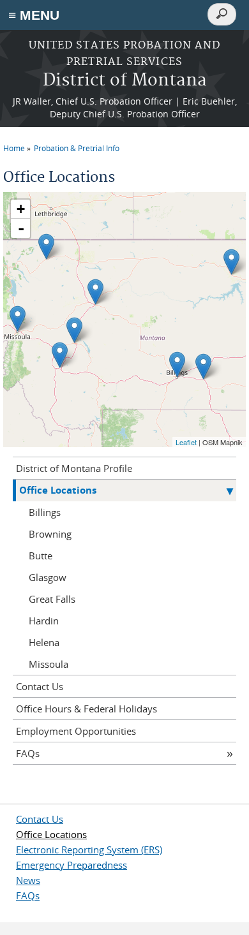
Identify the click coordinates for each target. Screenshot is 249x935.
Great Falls (52, 599)
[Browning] (46, 246)
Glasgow (47, 577)
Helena (44, 642)
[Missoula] (18, 319)
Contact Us (39, 686)
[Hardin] (203, 366)
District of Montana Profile (74, 468)
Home (14, 148)
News (28, 880)
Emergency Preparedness (71, 864)
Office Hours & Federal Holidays (86, 708)
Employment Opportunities (76, 731)
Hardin (44, 620)
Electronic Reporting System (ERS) (89, 849)
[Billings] (177, 364)
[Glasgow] (231, 262)
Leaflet (186, 442)
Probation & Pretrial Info (76, 148)
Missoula (48, 664)
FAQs (28, 753)
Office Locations (57, 490)
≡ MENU (33, 15)
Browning (50, 533)
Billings (45, 512)
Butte (40, 555)
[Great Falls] (95, 292)
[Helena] (74, 330)
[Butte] (60, 355)
